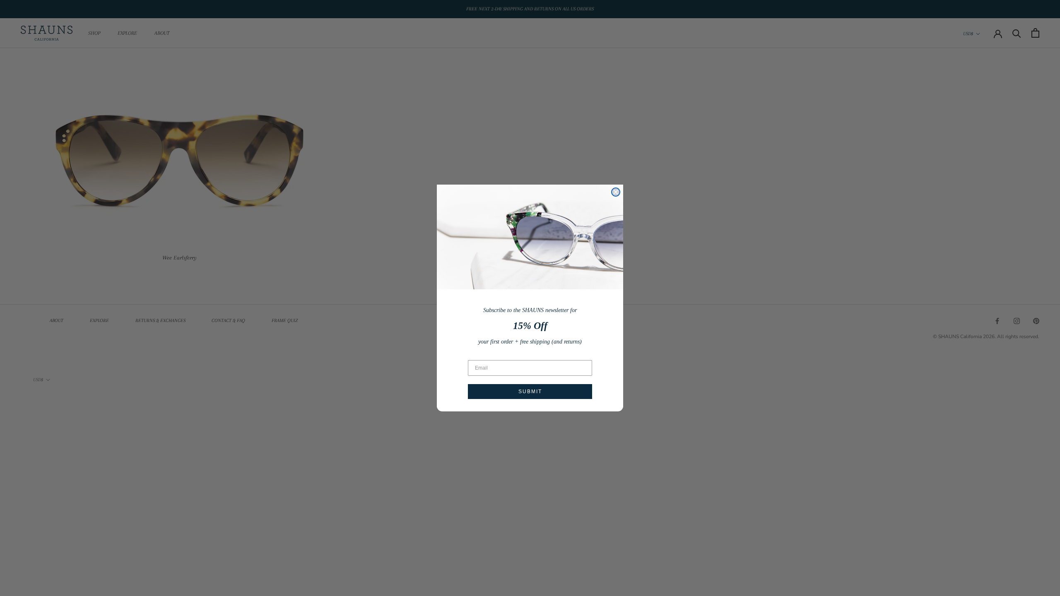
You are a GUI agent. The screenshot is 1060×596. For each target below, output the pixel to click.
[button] (530, 237)
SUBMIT (530, 391)
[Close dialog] (616, 192)
